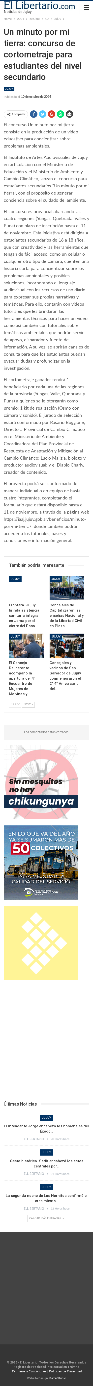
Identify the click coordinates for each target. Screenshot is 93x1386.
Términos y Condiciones (29, 1371)
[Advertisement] (46, 1042)
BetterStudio (57, 1378)
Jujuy (9, 88)
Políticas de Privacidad (65, 1371)
